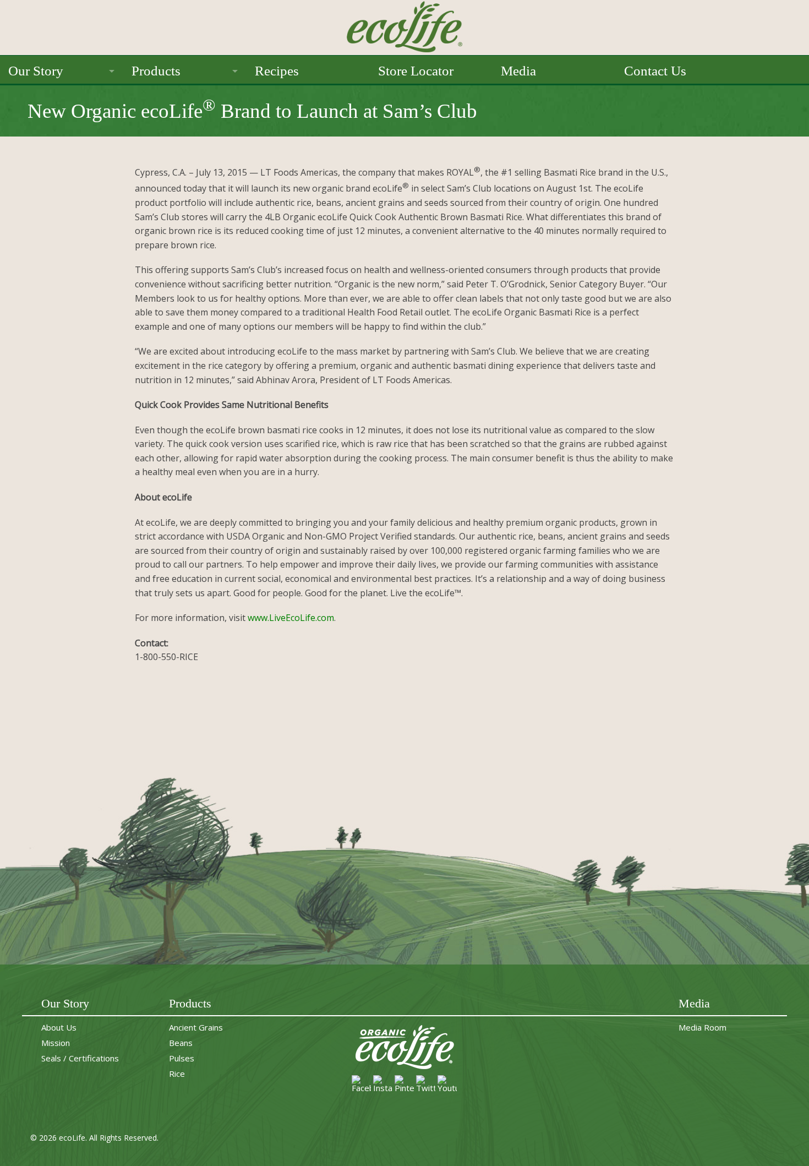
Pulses (181, 1058)
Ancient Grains (196, 1027)
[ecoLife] (404, 25)
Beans (181, 1042)
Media (518, 70)
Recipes (277, 70)
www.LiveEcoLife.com (291, 618)
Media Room (702, 1027)
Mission (55, 1042)
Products (156, 70)
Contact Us (655, 70)
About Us (58, 1027)
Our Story (35, 70)
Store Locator (415, 70)
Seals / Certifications (80, 1058)
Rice (177, 1073)
